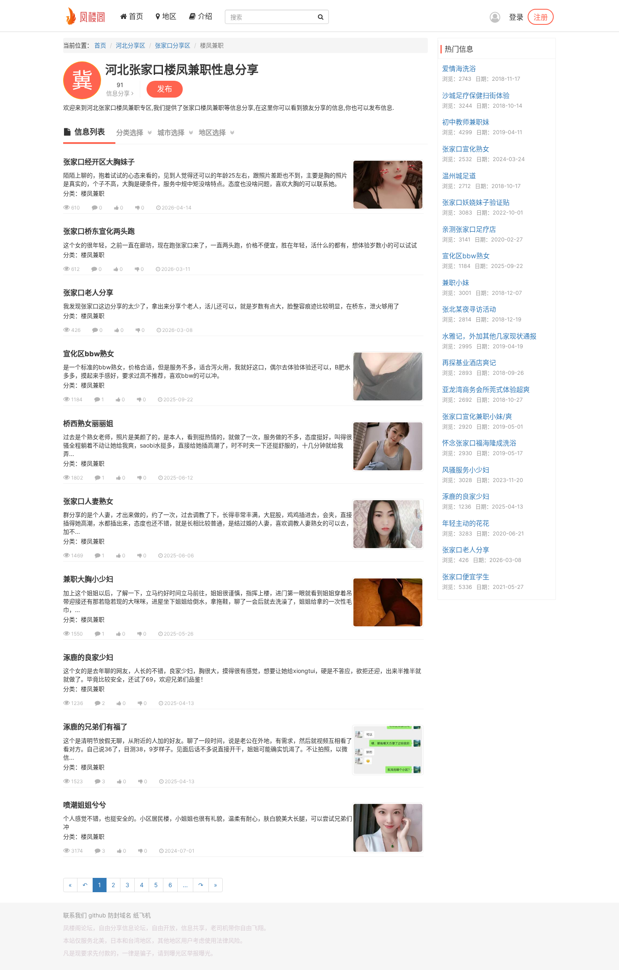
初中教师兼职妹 (465, 122)
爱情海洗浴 (459, 68)
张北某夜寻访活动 (469, 309)
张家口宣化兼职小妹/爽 (477, 416)
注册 (541, 17)
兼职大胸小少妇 (88, 579)
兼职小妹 (455, 282)
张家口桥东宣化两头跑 (99, 231)
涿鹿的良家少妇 (88, 657)
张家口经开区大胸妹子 (99, 162)
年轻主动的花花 (465, 523)
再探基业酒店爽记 (469, 362)
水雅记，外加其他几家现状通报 (489, 336)
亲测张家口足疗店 (469, 229)
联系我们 (75, 915)
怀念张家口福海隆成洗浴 (479, 443)
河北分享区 (130, 45)
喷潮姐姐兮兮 (84, 805)
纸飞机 (142, 915)
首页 (135, 16)
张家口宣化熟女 (465, 149)
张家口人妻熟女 (88, 501)
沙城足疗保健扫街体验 (476, 95)
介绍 (204, 16)
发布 (164, 89)
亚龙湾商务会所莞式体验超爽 (486, 389)
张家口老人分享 (88, 293)
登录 (516, 17)
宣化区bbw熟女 (88, 354)
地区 (168, 16)
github (97, 915)
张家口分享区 (172, 45)
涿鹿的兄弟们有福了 (95, 727)
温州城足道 (459, 176)
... (185, 884)
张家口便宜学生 (465, 576)
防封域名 (119, 915)
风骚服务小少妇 (465, 470)
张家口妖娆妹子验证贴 (476, 202)
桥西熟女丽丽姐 (88, 423)
